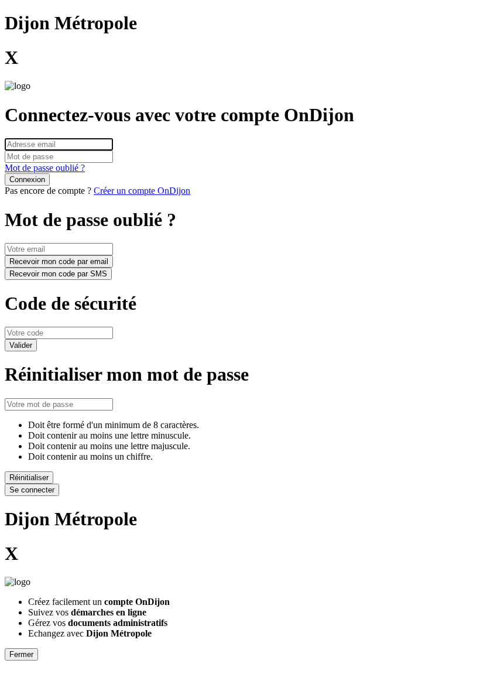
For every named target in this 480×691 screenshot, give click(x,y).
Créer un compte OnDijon (142, 191)
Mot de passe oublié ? (45, 168)
